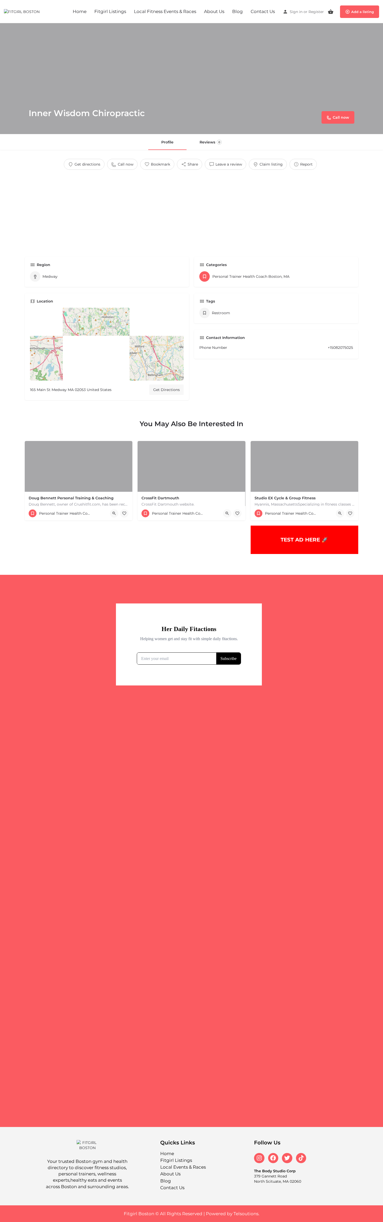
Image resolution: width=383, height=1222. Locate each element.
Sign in (296, 11)
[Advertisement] (191, 211)
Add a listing (362, 12)
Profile (167, 142)
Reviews (210, 142)
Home (80, 11)
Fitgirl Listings (110, 11)
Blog (237, 11)
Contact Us (263, 11)
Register (316, 11)
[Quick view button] (114, 513)
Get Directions (166, 389)
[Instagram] (259, 1158)
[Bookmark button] (124, 513)
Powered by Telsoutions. (233, 1213)
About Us (214, 11)
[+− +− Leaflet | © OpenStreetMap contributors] (107, 344)
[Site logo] (22, 11)
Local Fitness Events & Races (165, 11)
